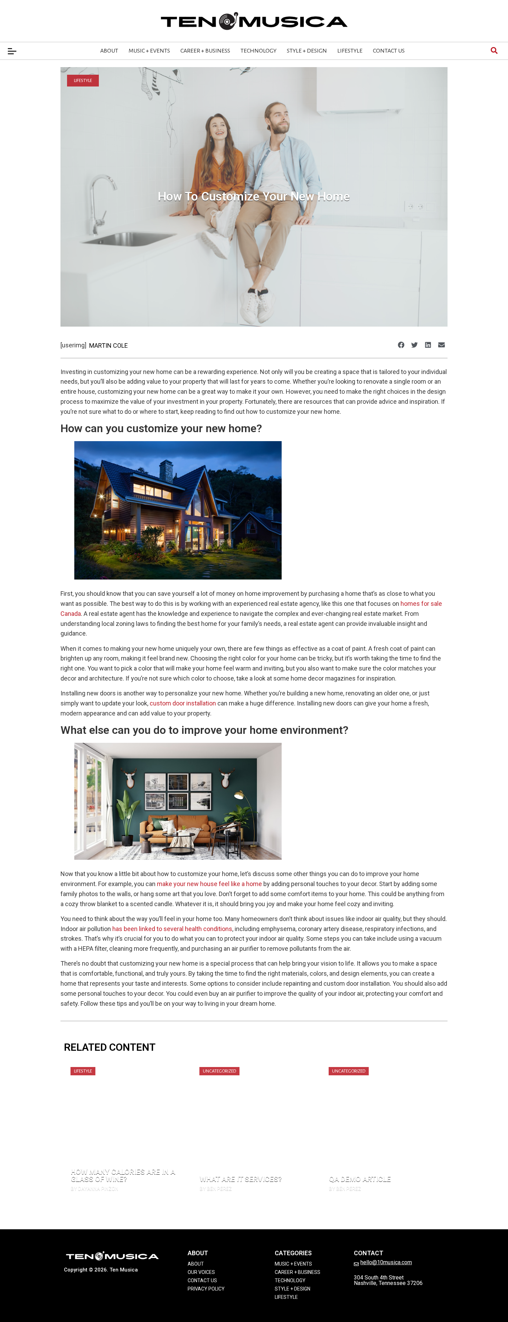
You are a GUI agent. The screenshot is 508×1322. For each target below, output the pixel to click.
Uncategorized (219, 1071)
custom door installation (183, 703)
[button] (401, 345)
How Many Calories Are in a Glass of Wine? (123, 1175)
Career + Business (205, 51)
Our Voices (201, 1272)
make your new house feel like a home (210, 883)
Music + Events (149, 51)
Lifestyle (350, 51)
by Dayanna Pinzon (94, 1189)
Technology (258, 51)
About (109, 51)
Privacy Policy (206, 1289)
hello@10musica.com (386, 1262)
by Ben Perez (216, 1189)
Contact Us (389, 51)
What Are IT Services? (241, 1179)
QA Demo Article (360, 1179)
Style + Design (307, 51)
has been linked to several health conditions (172, 928)
